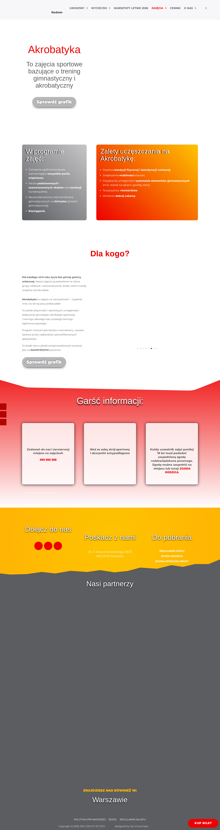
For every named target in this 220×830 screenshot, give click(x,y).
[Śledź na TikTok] (3, 406)
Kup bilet (203, 823)
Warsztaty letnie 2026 (131, 8)
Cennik (175, 8)
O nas (188, 8)
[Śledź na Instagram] (3, 414)
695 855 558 (48, 459)
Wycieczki (99, 8)
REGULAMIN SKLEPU (132, 819)
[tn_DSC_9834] (147, 354)
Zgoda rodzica (172, 556)
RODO (113, 819)
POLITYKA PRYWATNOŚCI (90, 819)
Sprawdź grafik (54, 102)
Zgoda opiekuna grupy (172, 561)
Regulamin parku (171, 550)
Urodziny (77, 8)
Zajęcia (157, 8)
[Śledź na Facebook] (3, 422)
